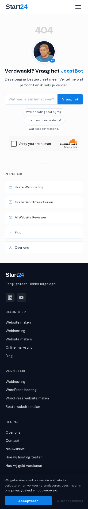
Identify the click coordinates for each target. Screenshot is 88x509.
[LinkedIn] (10, 297)
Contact (12, 440)
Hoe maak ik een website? (44, 120)
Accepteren (28, 501)
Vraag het (70, 99)
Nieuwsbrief (15, 449)
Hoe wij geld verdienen (24, 465)
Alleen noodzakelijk (70, 501)
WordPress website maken (27, 398)
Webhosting (15, 330)
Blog (18, 232)
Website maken (18, 322)
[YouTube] (21, 297)
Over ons (22, 247)
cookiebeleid (47, 490)
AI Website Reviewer (30, 217)
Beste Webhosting (29, 187)
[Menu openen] (78, 7)
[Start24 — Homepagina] (19, 7)
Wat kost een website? (44, 129)
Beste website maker (23, 406)
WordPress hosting (21, 389)
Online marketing (19, 347)
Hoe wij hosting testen (24, 457)
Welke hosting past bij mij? (44, 112)
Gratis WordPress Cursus (34, 202)
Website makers (19, 339)
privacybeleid (21, 490)
